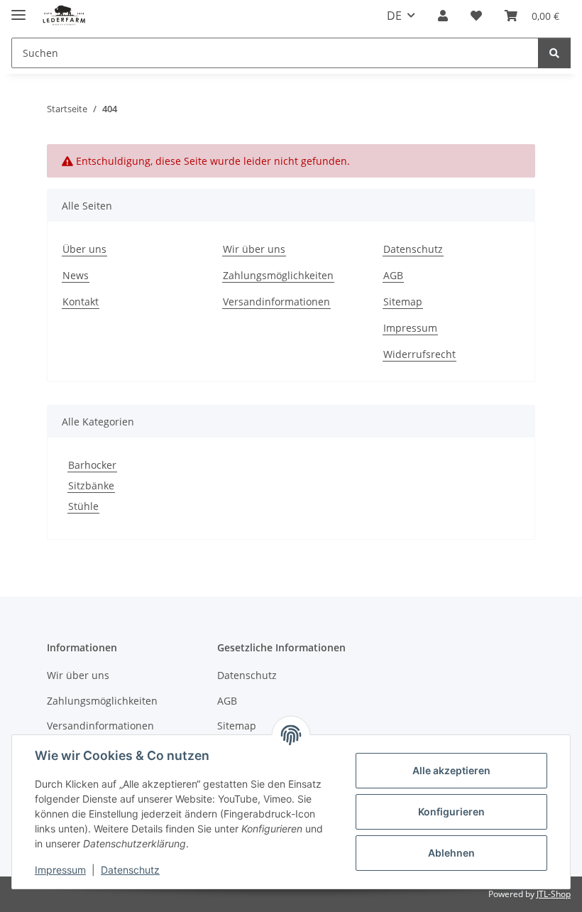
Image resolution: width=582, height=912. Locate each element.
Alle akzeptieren (451, 770)
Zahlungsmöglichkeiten (278, 275)
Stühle (83, 506)
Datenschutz (130, 870)
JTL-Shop (554, 894)
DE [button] (394, 15)
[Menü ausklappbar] (18, 9)
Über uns (84, 249)
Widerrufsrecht (419, 354)
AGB (393, 275)
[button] (443, 15)
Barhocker (92, 465)
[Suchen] (554, 53)
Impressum (60, 870)
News (75, 275)
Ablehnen (451, 853)
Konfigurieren (451, 811)
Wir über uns (254, 249)
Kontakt (80, 301)
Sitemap (402, 301)
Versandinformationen (276, 301)
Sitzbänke (91, 485)
